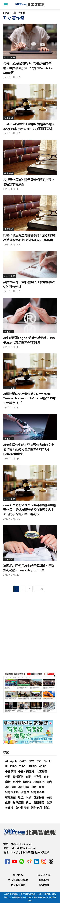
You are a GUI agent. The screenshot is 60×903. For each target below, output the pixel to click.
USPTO (32, 766)
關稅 (47, 807)
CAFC (23, 761)
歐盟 (21, 797)
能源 (49, 802)
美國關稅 (39, 802)
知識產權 (18, 802)
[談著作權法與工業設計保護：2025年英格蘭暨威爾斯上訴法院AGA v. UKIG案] (30, 213)
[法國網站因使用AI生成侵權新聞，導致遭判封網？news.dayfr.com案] (30, 543)
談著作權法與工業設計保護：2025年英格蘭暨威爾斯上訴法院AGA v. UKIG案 (29, 237)
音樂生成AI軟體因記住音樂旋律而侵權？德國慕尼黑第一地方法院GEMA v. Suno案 (28, 68)
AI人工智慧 (9, 57)
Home (6, 12)
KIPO (13, 766)
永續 (28, 797)
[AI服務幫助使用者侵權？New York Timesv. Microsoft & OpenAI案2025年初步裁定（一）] (30, 371)
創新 (28, 776)
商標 (8, 781)
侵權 (8, 776)
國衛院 (27, 781)
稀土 (28, 802)
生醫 (8, 802)
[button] (5, 4)
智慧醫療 (10, 797)
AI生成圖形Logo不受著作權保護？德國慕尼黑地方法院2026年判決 (29, 339)
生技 (49, 797)
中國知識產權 (26, 771)
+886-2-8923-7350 (21, 843)
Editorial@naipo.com (23, 848)
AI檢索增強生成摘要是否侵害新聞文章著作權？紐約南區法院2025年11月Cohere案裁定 (28, 449)
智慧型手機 (12, 792)
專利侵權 (10, 786)
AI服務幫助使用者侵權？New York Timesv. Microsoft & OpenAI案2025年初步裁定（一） (29, 398)
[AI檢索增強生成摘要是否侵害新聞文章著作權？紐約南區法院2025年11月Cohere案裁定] (30, 427)
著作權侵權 (22, 807)
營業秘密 (39, 797)
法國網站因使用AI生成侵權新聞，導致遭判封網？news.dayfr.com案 (28, 567)
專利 (49, 781)
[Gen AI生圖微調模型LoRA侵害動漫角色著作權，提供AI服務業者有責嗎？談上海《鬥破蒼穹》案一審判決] (30, 483)
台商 (46, 776)
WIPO (42, 766)
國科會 (17, 781)
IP (6, 766)
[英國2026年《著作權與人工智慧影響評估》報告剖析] (30, 264)
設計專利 (36, 807)
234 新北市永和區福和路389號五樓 (30, 852)
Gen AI (48, 761)
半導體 (38, 776)
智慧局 (25, 792)
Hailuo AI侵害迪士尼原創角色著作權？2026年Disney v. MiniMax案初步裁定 (29, 126)
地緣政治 (39, 781)
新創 (41, 786)
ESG (38, 761)
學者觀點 (8, 173)
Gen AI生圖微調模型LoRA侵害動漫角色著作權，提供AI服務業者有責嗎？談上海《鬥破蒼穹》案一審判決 (29, 509)
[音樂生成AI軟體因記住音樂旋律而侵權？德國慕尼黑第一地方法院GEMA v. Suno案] (30, 41)
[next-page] (39, 589)
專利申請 (23, 786)
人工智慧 (42, 771)
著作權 (9, 807)
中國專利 (10, 771)
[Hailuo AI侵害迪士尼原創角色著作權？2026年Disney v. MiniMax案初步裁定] (30, 101)
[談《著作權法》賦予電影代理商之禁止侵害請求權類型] (30, 157)
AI (6, 761)
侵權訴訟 (8, 117)
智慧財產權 (38, 792)
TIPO (22, 766)
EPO (31, 761)
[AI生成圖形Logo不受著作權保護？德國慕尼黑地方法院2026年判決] (30, 315)
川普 (34, 786)
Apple (13, 761)
